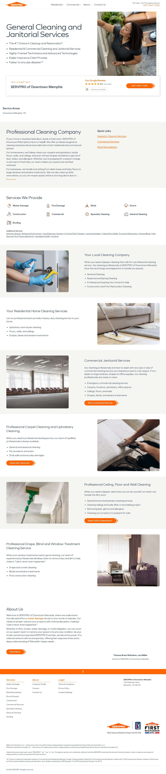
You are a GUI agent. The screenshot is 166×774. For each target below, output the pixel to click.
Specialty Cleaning (14, 709)
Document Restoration (128, 234)
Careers (35, 688)
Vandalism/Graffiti (42, 236)
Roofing (9, 717)
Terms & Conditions (66, 684)
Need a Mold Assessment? (100, 520)
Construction (11, 700)
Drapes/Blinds (144, 234)
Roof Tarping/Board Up (24, 236)
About (86, 5)
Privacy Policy (63, 688)
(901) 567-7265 (151, 5)
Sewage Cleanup (13, 234)
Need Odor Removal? (20, 463)
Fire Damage (11, 688)
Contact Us (100, 4)
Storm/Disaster (12, 696)
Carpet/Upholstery (93, 234)
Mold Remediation (107, 147)
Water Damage (12, 684)
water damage (35, 618)
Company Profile (39, 684)
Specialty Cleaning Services (111, 136)
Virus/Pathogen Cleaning (53, 234)
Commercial (73, 5)
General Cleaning (13, 713)
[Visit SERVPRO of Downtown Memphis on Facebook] (83, 671)
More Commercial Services (100, 403)
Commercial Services (108, 141)
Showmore (11, 179)
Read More (15, 651)
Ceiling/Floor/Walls (110, 234)
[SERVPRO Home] (16, 4)
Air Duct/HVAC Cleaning (74, 234)
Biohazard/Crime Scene (32, 234)
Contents (54, 236)
